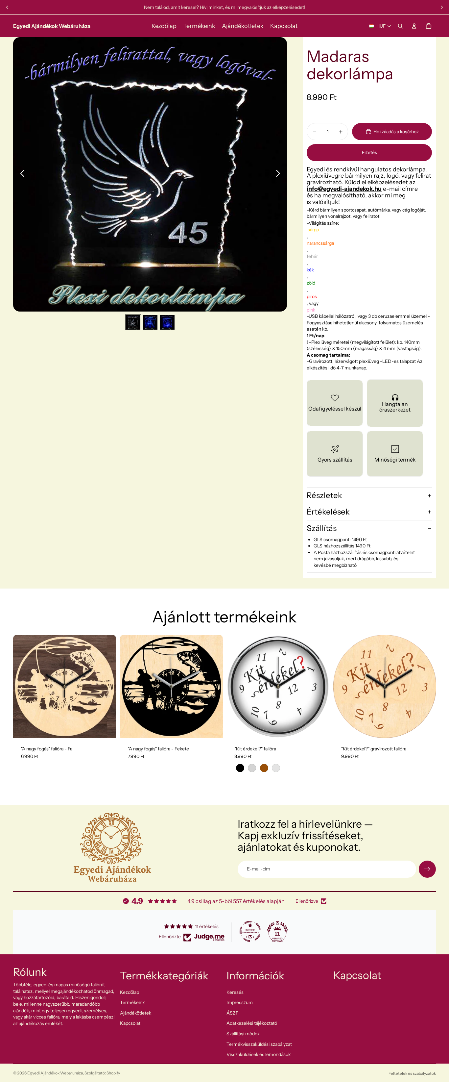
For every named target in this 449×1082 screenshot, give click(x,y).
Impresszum (239, 1002)
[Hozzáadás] (106, 727)
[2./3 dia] (150, 322)
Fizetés (369, 152)
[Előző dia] (7, 7)
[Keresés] (400, 26)
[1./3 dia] (133, 322)
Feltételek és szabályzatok (412, 1073)
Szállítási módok (243, 1034)
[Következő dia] (442, 7)
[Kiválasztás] (319, 727)
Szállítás (322, 528)
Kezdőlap (129, 992)
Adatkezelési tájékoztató (251, 1023)
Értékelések (328, 511)
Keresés (235, 992)
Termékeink (132, 1002)
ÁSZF (232, 1013)
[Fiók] (414, 26)
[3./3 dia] (167, 322)
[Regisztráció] (427, 869)
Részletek (324, 495)
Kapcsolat (130, 1023)
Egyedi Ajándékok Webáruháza (55, 1072)
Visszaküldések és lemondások (258, 1054)
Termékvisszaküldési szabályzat (259, 1044)
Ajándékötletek (135, 1013)
